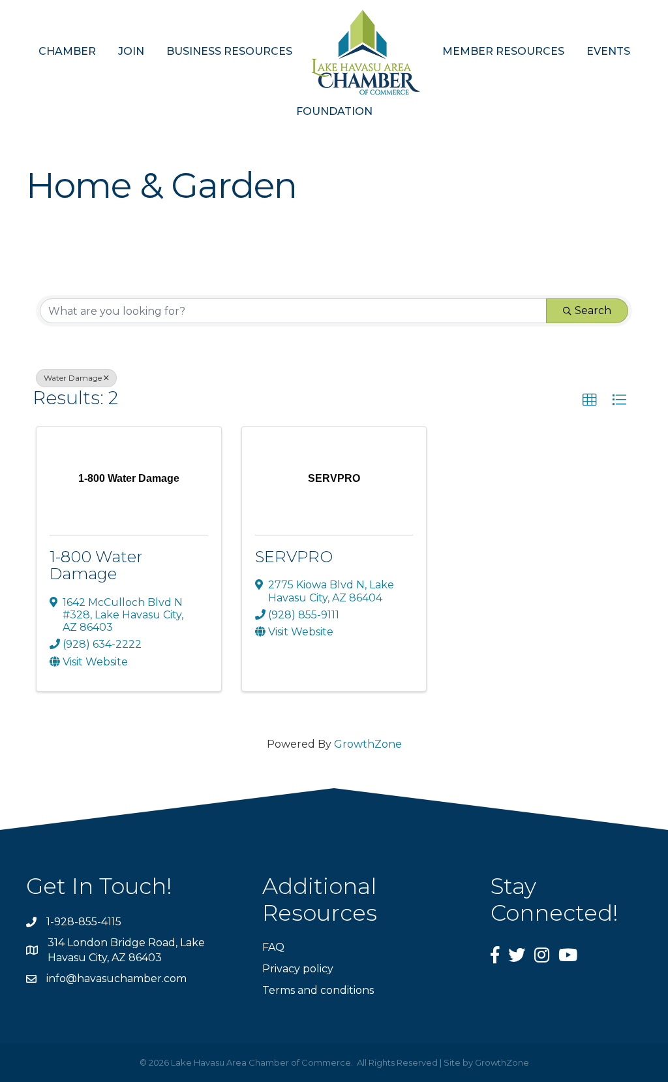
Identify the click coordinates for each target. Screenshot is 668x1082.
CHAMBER (67, 51)
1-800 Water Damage (96, 565)
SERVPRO (294, 556)
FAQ (273, 947)
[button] (590, 400)
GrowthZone (368, 744)
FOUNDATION (334, 111)
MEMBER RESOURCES (503, 51)
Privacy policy (297, 969)
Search (593, 310)
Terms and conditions (318, 990)
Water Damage (73, 378)
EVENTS (608, 51)
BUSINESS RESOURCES (229, 51)
